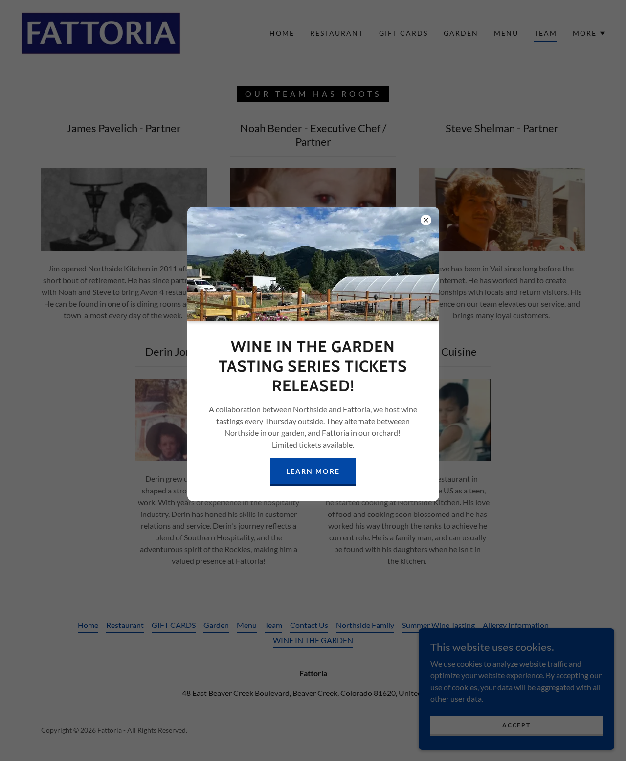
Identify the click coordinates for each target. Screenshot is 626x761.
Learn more (312, 471)
